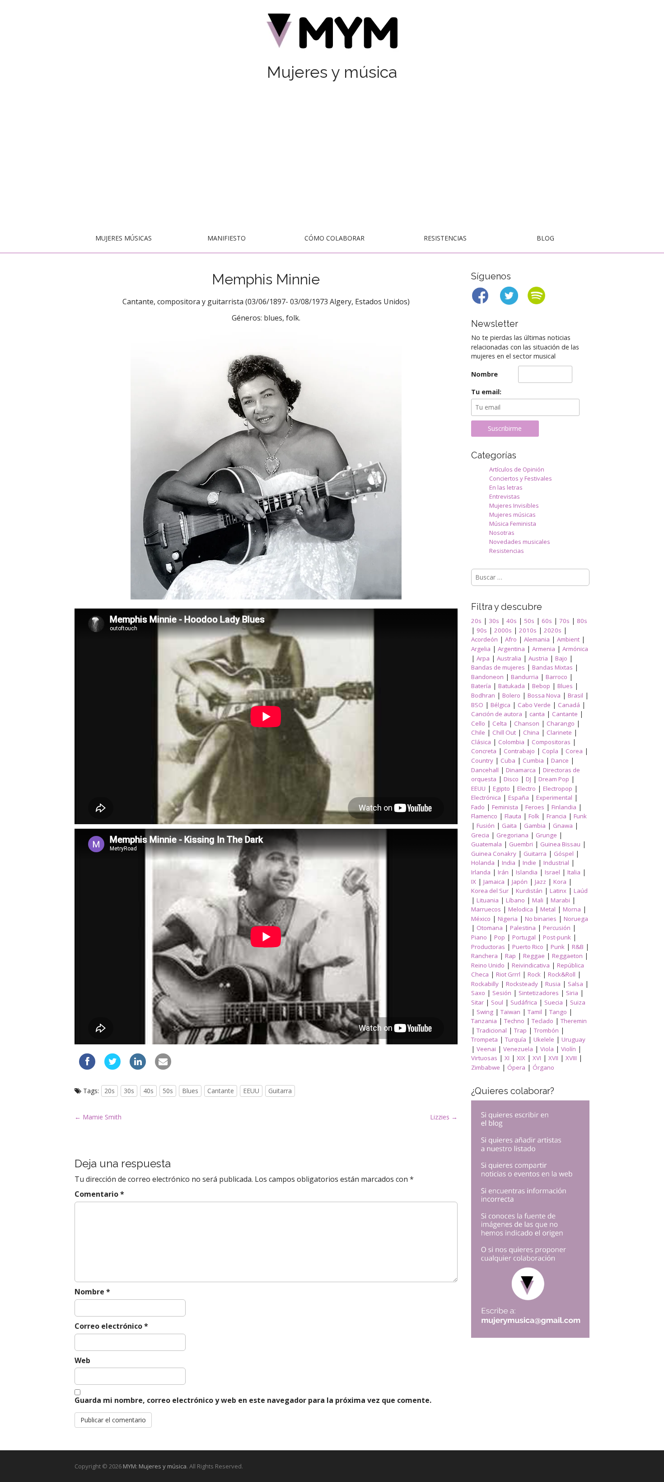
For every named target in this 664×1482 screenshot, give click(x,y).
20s (109, 1090)
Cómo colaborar (334, 238)
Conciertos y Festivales (520, 478)
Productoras (488, 947)
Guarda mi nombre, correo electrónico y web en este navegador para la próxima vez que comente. (253, 1400)
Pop (499, 937)
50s (168, 1090)
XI (507, 1058)
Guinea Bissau (560, 844)
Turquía (515, 1039)
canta (537, 714)
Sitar (477, 1002)
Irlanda (481, 872)
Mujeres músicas (123, 238)
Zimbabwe (485, 1067)
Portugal (524, 937)
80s (582, 621)
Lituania (488, 900)
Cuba (507, 760)
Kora (559, 882)
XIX (521, 1058)
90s (482, 630)
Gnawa (563, 825)
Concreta (483, 751)
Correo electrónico (111, 1326)
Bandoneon (487, 677)
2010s (528, 630)
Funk (580, 816)
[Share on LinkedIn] (138, 1067)
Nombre (92, 1292)
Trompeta (484, 1039)
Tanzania (484, 1021)
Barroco (556, 677)
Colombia (511, 742)
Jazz (540, 882)
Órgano (543, 1067)
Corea (574, 751)
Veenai (486, 1049)
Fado (478, 807)
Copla (550, 751)
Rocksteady (522, 984)
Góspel (564, 854)
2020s (552, 630)
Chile (478, 732)
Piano (479, 937)
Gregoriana (512, 835)
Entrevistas (504, 496)
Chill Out (504, 732)
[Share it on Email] (163, 1067)
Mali (537, 900)
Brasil (575, 695)
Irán (503, 872)
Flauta (513, 816)
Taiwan (510, 1012)
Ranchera (484, 956)
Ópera (516, 1067)
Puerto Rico (527, 947)
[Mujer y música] (332, 34)
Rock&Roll (561, 974)
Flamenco (484, 816)
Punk (558, 947)
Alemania (537, 639)
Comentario (99, 1194)
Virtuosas (484, 1058)
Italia (573, 872)
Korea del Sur (490, 891)
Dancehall (485, 770)
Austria (538, 658)
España (518, 797)
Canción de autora (496, 714)
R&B (578, 947)
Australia (509, 658)
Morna (572, 909)
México (481, 919)
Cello (478, 723)
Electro (526, 788)
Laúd (581, 891)
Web (82, 1360)
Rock (534, 974)
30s (129, 1090)
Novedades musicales (519, 542)
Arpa (483, 658)
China (531, 732)
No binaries (540, 919)
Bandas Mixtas (552, 667)
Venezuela (518, 1049)
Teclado (542, 1021)
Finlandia (564, 807)
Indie (529, 863)
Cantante (220, 1090)
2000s (503, 630)
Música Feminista (512, 523)
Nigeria (508, 919)
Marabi (560, 900)
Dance (560, 760)
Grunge (546, 835)
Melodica (520, 909)
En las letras (506, 487)
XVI (537, 1058)
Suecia (553, 1002)
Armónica (575, 649)
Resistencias (445, 238)
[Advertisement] (332, 157)
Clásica (481, 742)
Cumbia (533, 760)
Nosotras (501, 533)
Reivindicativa (531, 965)
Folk (533, 816)
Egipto (501, 788)
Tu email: (486, 391)
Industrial (556, 863)
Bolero (511, 695)
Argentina (511, 649)
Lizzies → (444, 1117)
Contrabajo (519, 751)
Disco (511, 779)
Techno (514, 1021)
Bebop (541, 686)
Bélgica (500, 705)
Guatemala (486, 844)
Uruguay (573, 1039)
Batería (481, 686)
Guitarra (280, 1090)
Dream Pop (553, 779)
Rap (510, 956)
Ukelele (543, 1039)
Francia (556, 816)
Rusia (553, 984)
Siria (572, 993)
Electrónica (486, 797)
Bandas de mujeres (498, 667)
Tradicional (492, 1030)
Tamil (535, 1012)
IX (473, 882)
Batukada (511, 686)
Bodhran (483, 695)
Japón (520, 882)
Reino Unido (488, 965)
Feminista (505, 807)
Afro (511, 639)
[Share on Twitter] (112, 1067)
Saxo (478, 993)
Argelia (481, 649)
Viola (547, 1049)
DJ (528, 779)
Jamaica (494, 882)
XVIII (571, 1058)
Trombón (546, 1030)
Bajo (561, 658)
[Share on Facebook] (87, 1067)
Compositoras (551, 742)
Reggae (534, 956)
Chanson (526, 723)
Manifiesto (226, 238)
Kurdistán (529, 891)
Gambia (535, 825)
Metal (548, 909)
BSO (477, 705)
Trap (520, 1030)
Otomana (490, 928)
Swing (485, 1012)
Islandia (527, 872)
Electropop (557, 788)
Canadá (569, 705)
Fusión (486, 825)
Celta (499, 723)
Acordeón (484, 639)
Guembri (521, 844)
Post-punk (557, 937)
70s (564, 621)
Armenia (543, 649)
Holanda (483, 863)
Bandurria (524, 677)
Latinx (558, 891)
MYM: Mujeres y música (155, 1466)
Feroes (534, 807)
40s (148, 1090)
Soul (497, 1002)
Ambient (568, 639)
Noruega (576, 919)
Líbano (515, 900)
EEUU (251, 1090)
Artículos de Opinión (516, 469)
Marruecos (486, 909)
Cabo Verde (534, 705)
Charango (561, 723)
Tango (558, 1012)
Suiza (577, 1002)
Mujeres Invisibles (514, 505)
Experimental (554, 797)
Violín (568, 1049)
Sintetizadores (539, 993)
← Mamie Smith (98, 1117)
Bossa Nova (544, 695)
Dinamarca (521, 770)
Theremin (574, 1021)
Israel (552, 872)
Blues (190, 1090)
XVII (553, 1058)
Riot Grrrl (508, 974)
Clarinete (559, 732)
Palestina (523, 928)
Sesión (501, 993)
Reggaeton (567, 956)
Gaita (509, 825)
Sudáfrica (523, 1002)
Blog (545, 238)
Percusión (556, 928)
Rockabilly (485, 984)
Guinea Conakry (493, 854)
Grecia (480, 835)
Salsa (575, 984)
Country (482, 760)
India (508, 863)
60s (547, 621)
